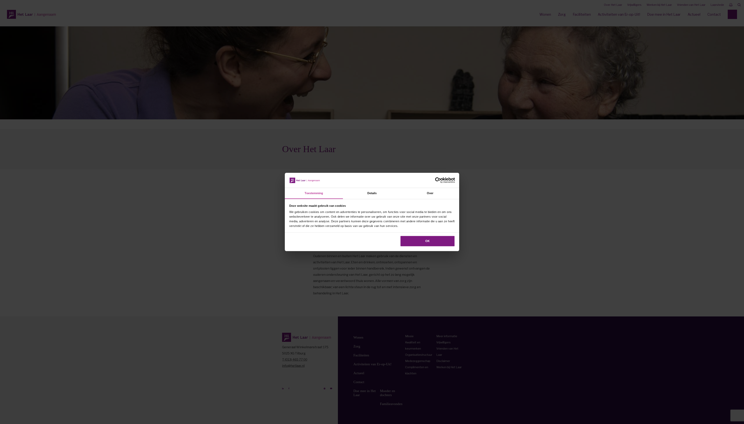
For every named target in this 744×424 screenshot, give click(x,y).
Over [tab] (430, 193)
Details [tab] (372, 193)
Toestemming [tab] (314, 193)
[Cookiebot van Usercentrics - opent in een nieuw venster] (438, 180)
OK (427, 241)
